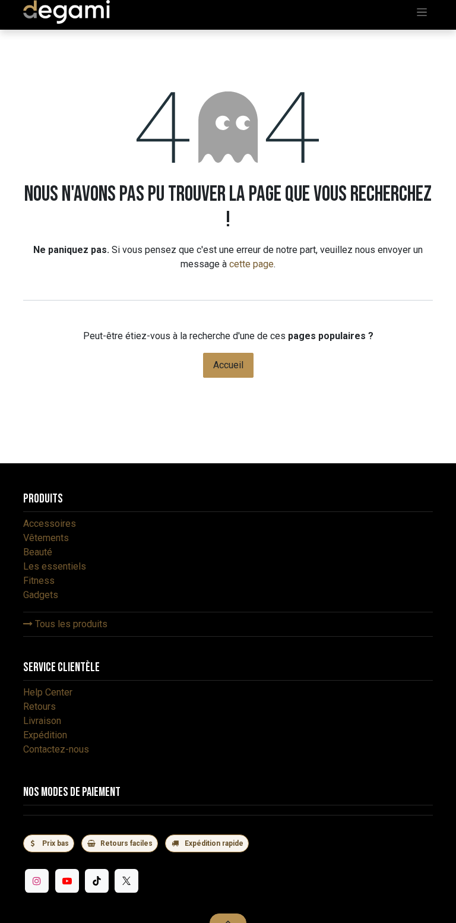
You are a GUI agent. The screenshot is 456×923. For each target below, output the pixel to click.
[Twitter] (126, 881)
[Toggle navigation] (422, 12)
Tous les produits (70, 624)
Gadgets (40, 594)
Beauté (37, 552)
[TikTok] (97, 881)
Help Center (47, 692)
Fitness (39, 580)
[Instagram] (37, 881)
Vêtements (46, 537)
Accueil (228, 365)
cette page (251, 264)
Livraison (42, 720)
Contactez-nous (56, 749)
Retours (39, 706)
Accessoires (49, 523)
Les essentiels (54, 566)
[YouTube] (67, 881)
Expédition (45, 735)
